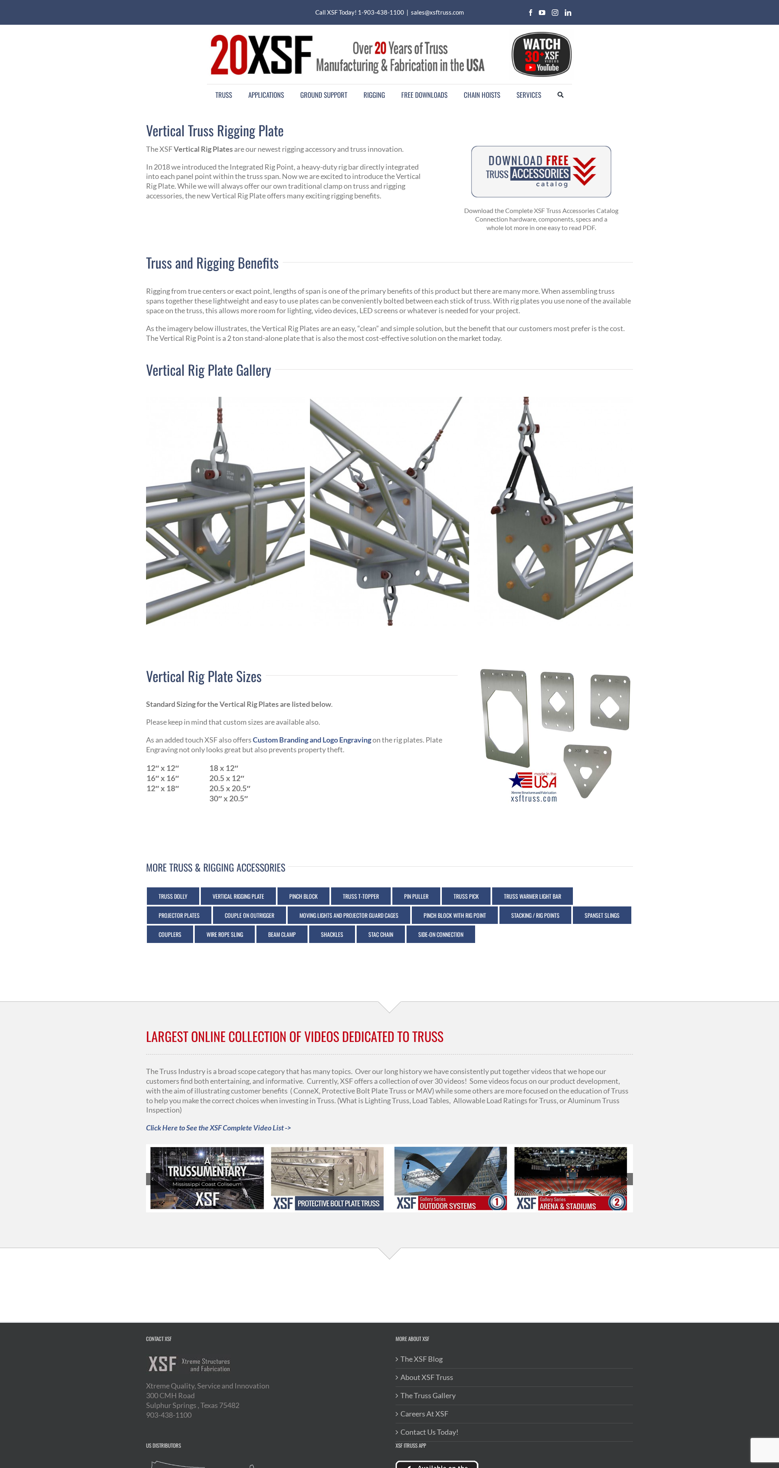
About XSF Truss (426, 1377)
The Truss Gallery (428, 1395)
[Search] (560, 95)
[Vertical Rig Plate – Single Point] (225, 511)
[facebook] (531, 13)
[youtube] (542, 13)
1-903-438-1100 (381, 12)
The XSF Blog (421, 1358)
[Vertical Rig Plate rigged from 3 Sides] (389, 511)
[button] (152, 1179)
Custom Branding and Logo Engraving (312, 739)
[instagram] (555, 13)
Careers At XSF (424, 1413)
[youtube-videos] (541, 32)
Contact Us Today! (429, 1431)
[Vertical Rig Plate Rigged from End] (553, 511)
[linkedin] (568, 13)
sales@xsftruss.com (437, 12)
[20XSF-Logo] (347, 32)
